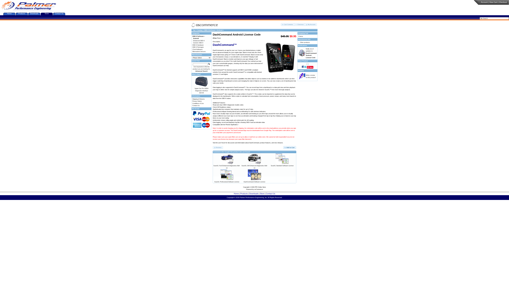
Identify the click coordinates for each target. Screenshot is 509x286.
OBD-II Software (209, 30)
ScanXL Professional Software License (226, 182)
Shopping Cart (303, 33)
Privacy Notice (197, 101)
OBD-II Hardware (198, 45)
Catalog (199, 30)
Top (194, 30)
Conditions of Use (198, 103)
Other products (305, 42)
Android (220, 30)
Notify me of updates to (311, 53)
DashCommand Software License (254, 182)
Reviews (301, 70)
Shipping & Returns (198, 99)
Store (47, 14)
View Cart (493, 2)
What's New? (196, 74)
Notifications (302, 45)
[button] (288, 24)
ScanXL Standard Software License (282, 165)
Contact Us (59, 14)
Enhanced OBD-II (199, 40)
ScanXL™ (268, 89)
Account (484, 2)
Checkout (503, 2)
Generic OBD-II (198, 43)
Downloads (34, 14)
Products (21, 14)
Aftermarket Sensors (199, 51)
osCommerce (258, 189)
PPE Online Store (260, 187)
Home (9, 14)
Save (311, 67)
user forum (221, 143)
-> (198, 36)
